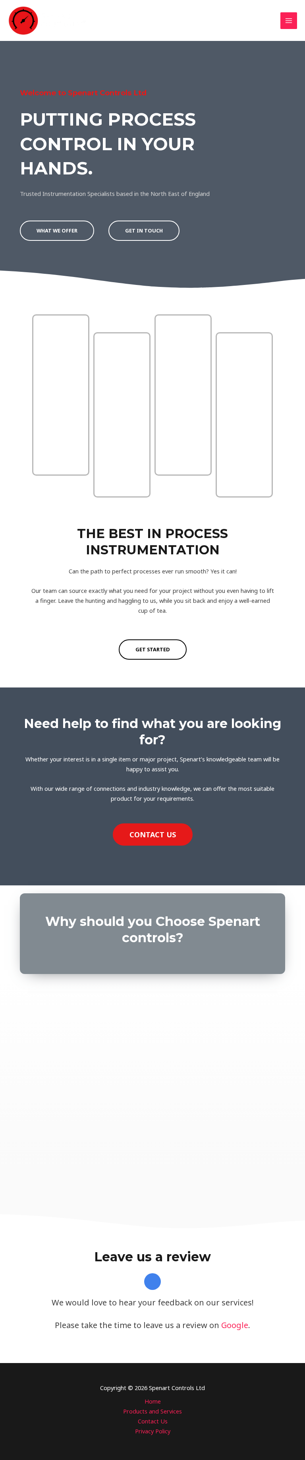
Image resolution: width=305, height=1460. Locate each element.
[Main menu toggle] (288, 20)
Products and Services (152, 1411)
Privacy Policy (152, 1431)
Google (234, 1325)
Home (153, 1401)
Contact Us (153, 1421)
